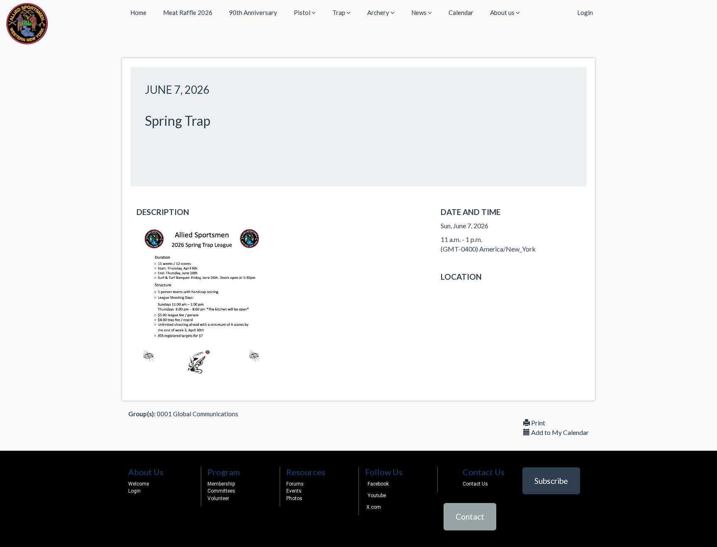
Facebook (378, 483)
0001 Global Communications (197, 414)
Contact (470, 516)
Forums (295, 483)
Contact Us (475, 483)
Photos (294, 498)
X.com (373, 507)
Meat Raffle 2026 (187, 12)
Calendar (461, 12)
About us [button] (503, 12)
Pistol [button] (303, 12)
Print (537, 423)
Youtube (377, 495)
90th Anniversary (253, 12)
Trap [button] (339, 12)
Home (138, 12)
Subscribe (551, 481)
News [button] (419, 12)
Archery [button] (378, 12)
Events (294, 490)
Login (585, 12)
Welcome (138, 483)
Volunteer (218, 498)
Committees (221, 490)
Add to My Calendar (559, 432)
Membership (221, 483)
